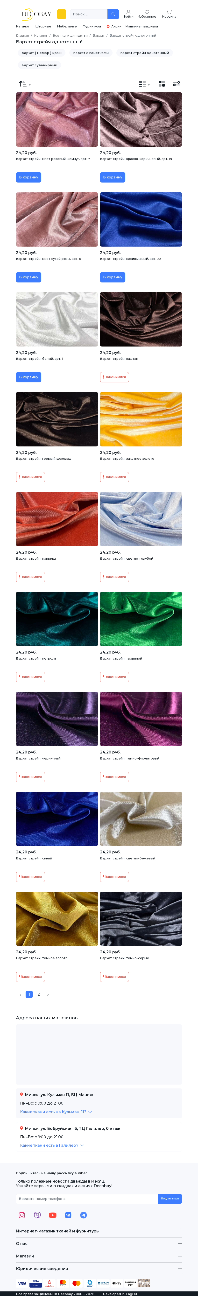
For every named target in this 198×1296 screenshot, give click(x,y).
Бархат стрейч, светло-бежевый (127, 858)
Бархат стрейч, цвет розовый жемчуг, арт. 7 (53, 159)
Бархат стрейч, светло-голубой (126, 558)
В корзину (28, 177)
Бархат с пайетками (91, 53)
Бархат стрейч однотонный (144, 53)
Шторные (43, 26)
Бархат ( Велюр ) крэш (42, 53)
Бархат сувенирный (39, 65)
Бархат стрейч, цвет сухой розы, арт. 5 (48, 259)
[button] (56, 1112)
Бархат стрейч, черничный (38, 758)
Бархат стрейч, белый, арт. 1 (39, 358)
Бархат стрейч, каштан (119, 358)
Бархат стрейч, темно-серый (124, 958)
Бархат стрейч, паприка (36, 558)
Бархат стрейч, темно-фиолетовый (129, 758)
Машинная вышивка (141, 26)
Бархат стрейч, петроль (36, 658)
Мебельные (67, 26)
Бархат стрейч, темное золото (42, 958)
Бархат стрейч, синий (34, 858)
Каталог (22, 26)
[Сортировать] (25, 83)
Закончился (115, 377)
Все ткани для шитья (70, 35)
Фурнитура (92, 26)
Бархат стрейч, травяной (121, 658)
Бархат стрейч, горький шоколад (43, 458)
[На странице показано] (144, 83)
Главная (22, 35)
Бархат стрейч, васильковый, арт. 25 (130, 259)
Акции (115, 26)
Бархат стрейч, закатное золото (127, 458)
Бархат (99, 35)
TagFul (131, 1294)
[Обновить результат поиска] (113, 14)
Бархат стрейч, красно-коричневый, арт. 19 (136, 159)
